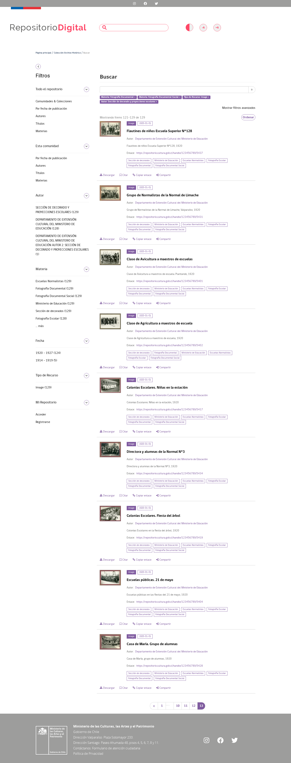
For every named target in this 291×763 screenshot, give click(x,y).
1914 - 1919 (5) (46, 360)
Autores (41, 116)
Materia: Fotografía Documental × (118, 97)
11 (185, 706)
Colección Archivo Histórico (67, 53)
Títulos (40, 123)
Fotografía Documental (139, 165)
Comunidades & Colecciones (54, 101)
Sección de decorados (139, 160)
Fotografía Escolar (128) (51, 318)
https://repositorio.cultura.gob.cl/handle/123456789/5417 (169, 409)
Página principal (43, 53)
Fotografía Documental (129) (54, 288)
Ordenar (248, 117)
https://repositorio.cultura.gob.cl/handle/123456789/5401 (169, 281)
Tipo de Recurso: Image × (196, 97)
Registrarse (43, 422)
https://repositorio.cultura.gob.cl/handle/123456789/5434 (169, 473)
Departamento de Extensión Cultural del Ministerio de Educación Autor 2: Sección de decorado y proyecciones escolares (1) (62, 245)
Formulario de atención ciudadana (116, 748)
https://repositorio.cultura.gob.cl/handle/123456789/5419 (169, 537)
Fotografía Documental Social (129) (59, 296)
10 (178, 706)
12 (193, 706)
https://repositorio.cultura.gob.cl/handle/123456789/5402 (169, 345)
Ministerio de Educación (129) (55, 303)
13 (201, 706)
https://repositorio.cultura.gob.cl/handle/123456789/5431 (169, 217)
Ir (252, 90)
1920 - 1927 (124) (48, 353)
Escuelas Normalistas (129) (53, 281)
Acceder (41, 414)
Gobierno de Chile (86, 732)
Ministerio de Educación (166, 160)
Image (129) (43, 387)
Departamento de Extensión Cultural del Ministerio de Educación (171, 138)
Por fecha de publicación (51, 108)
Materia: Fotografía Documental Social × (159, 97)
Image (131, 123)
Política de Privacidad (88, 753)
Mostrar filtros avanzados (238, 108)
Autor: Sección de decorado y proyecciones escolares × (129, 102)
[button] (61, 66)
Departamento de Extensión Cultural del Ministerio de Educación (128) (56, 224)
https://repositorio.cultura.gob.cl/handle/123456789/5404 (169, 601)
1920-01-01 (145, 123)
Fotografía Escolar (217, 160)
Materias (41, 131)
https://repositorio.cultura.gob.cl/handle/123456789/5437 (169, 153)
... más (40, 326)
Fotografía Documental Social (169, 165)
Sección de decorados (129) (53, 311)
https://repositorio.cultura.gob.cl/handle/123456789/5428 (169, 665)
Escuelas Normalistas (193, 160)
